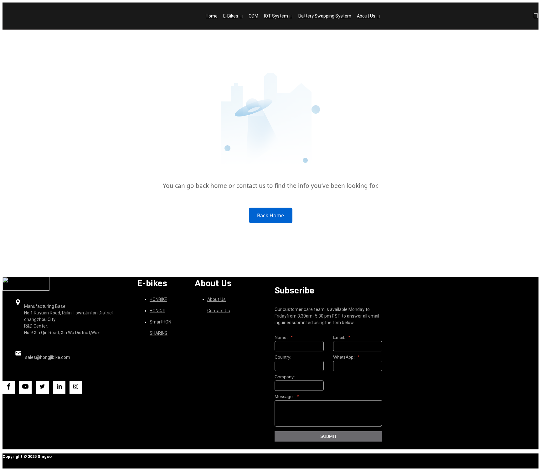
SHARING (158, 333)
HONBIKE (158, 299)
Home (212, 15)
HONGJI (157, 310)
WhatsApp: (346, 357)
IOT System (276, 15)
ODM (253, 15)
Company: (285, 377)
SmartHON (160, 321)
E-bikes (230, 15)
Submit (328, 436)
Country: (283, 357)
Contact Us (218, 310)
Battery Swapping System (324, 15)
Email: (341, 337)
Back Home (270, 215)
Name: (283, 337)
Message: (287, 396)
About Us (366, 15)
